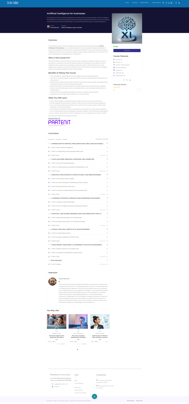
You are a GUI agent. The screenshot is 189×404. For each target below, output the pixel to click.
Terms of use (139, 400)
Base (74, 27)
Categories (63, 25)
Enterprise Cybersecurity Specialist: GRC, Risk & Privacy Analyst (56, 336)
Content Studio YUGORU (83, 400)
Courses (134, 2)
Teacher (52, 25)
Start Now (127, 50)
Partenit (74, 115)
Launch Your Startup (80, 393)
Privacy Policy (130, 400)
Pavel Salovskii (64, 279)
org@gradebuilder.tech (61, 384)
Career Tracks (156, 2)
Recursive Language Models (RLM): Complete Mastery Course (78, 336)
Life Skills (79, 27)
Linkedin (56, 386)
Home (127, 2)
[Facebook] (124, 80)
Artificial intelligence (67, 27)
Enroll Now (57, 321)
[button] (77, 349)
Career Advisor (144, 2)
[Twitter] (127, 80)
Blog (75, 380)
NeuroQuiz (77, 387)
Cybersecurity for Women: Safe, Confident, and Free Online (100, 336)
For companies (78, 383)
